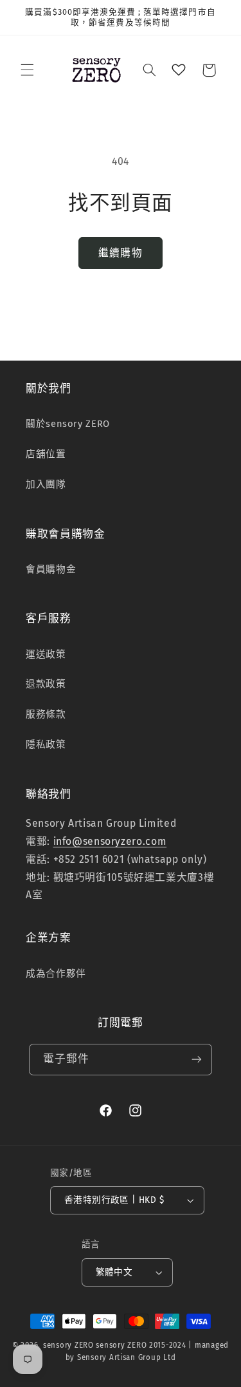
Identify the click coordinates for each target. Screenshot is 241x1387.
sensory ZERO (68, 1345)
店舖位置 (46, 454)
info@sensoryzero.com (110, 841)
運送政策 (46, 654)
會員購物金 (51, 569)
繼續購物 (120, 253)
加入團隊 (46, 484)
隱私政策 (46, 744)
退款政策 (46, 684)
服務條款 (46, 714)
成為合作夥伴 (56, 973)
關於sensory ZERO (68, 423)
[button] (27, 70)
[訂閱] (196, 1059)
